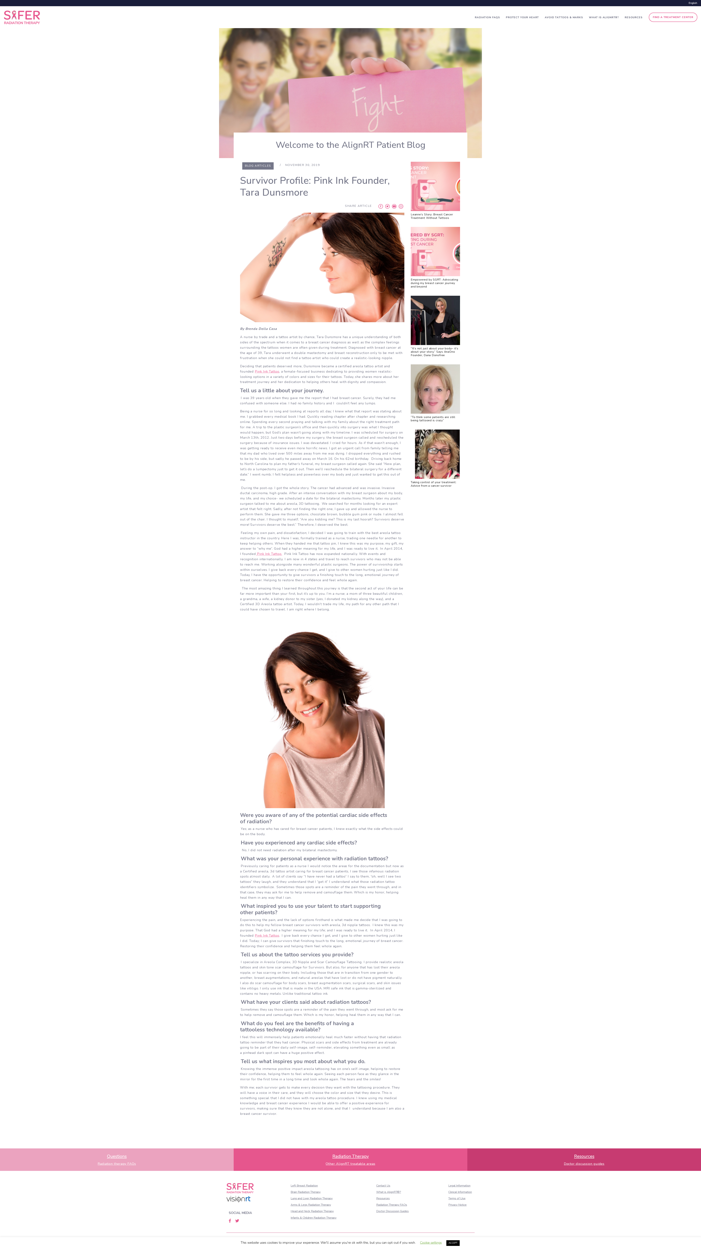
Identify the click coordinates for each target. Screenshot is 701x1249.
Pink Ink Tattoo (267, 371)
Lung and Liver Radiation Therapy (312, 1198)
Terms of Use (457, 1198)
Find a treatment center (673, 17)
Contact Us (383, 1186)
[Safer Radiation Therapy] (22, 17)
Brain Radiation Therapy (306, 1192)
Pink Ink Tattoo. (269, 554)
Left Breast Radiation (304, 1186)
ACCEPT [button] (453, 1243)
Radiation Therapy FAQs (391, 1205)
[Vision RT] (238, 1199)
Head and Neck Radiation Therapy (312, 1211)
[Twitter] (387, 206)
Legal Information (459, 1186)
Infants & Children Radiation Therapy (313, 1218)
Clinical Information (460, 1192)
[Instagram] (401, 206)
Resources (634, 17)
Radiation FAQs (487, 17)
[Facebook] (380, 206)
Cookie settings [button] (431, 1242)
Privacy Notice (457, 1205)
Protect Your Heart (522, 17)
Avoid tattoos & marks (564, 17)
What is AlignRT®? (604, 17)
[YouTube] (394, 206)
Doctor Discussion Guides (392, 1211)
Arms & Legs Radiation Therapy (311, 1205)
